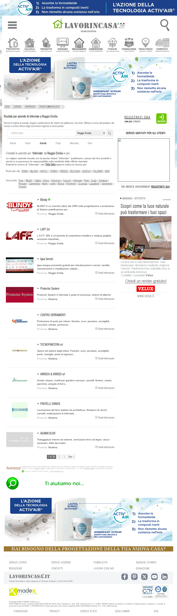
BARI (107, 171)
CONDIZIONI (21, 611)
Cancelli (67, 180)
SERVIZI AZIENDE (61, 562)
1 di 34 (51, 456)
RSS (156, 611)
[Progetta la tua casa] (88, 551)
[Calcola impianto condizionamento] (95, 45)
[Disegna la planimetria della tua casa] (62, 45)
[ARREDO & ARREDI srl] (20, 387)
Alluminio (56, 180)
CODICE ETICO (88, 611)
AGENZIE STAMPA (146, 562)
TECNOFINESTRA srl (51, 344)
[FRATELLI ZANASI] (20, 417)
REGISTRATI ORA (137, 117)
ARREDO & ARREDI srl (52, 374)
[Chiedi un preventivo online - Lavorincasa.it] (59, 489)
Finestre (22, 186)
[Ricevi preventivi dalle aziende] (12, 45)
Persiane (22, 183)
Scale (94, 180)
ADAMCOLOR (47, 433)
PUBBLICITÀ (101, 562)
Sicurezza (82, 183)
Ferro (21, 180)
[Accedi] (161, 123)
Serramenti (106, 183)
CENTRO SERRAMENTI (53, 315)
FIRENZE (64, 171)
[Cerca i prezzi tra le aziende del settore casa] (145, 45)
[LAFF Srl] (20, 242)
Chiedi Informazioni (106, 214)
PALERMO (98, 171)
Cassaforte (94, 183)
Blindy (44, 200)
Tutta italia (50, 164)
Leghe (53, 183)
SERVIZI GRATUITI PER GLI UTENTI (145, 133)
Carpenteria (34, 183)
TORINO (54, 171)
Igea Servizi (46, 259)
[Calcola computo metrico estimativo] (162, 45)
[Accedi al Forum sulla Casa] (112, 45)
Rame (45, 183)
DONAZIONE (143, 568)
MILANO (34, 171)
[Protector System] (20, 301)
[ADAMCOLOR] (20, 446)
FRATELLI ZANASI (50, 403)
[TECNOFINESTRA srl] (20, 357)
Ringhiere (71, 183)
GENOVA (86, 171)
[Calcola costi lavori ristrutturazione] (29, 45)
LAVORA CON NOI (104, 568)
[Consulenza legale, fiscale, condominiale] (129, 45)
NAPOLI (44, 171)
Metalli (29, 180)
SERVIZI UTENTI (18, 562)
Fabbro (38, 180)
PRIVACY (55, 611)
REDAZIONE (15, 568)
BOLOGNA (75, 171)
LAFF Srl (45, 229)
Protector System (49, 288)
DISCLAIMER (122, 611)
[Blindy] (20, 213)
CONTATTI (57, 568)
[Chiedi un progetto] (46, 45)
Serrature (103, 180)
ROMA (25, 171)
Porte (86, 180)
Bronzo (61, 183)
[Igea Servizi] (20, 272)
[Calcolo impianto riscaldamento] (79, 45)
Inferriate (77, 180)
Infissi (46, 180)
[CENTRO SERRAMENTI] (20, 328)
